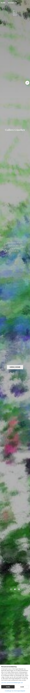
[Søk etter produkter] (27, 83)
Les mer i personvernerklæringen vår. (12, 682)
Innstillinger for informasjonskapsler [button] (15, 691)
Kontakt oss (12, 3)
